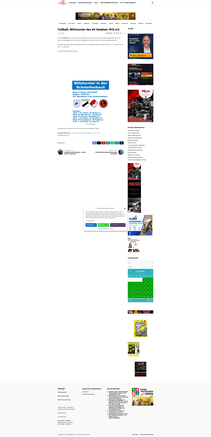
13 (136, 288)
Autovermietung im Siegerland (136, 145)
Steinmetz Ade (132, 142)
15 (144, 288)
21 (140, 292)
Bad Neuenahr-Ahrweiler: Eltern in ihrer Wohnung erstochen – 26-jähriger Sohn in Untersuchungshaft (118, 416)
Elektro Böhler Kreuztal (134, 135)
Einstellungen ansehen (118, 225)
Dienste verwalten (90, 220)
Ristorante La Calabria (134, 155)
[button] (125, 208)
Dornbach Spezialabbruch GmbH (137, 159)
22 (144, 292)
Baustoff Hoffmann (133, 140)
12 (133, 288)
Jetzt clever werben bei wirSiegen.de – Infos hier (85, 133)
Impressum (111, 228)
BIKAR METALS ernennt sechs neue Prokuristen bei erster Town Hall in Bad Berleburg (118, 397)
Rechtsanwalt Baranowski (135, 137)
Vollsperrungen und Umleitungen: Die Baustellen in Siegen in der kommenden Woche (118, 393)
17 (151, 288)
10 (151, 284)
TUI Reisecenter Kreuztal (134, 147)
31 (151, 296)
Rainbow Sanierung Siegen (135, 157)
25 (129, 296)
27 (137, 296)
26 (133, 296)
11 (129, 288)
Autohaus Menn (132, 152)
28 (140, 296)
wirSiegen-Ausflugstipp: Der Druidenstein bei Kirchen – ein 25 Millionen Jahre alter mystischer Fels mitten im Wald (118, 402)
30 (148, 296)
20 (137, 292)
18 (129, 292)
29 (144, 296)
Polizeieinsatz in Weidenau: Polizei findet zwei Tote (116, 411)
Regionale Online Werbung (135, 150)
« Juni (130, 300)
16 (147, 288)
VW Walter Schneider (133, 130)
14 (140, 288)
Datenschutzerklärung (103, 228)
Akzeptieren (90, 225)
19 (133, 292)
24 (151, 292)
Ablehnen (101, 225)
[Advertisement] (91, 65)
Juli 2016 (141, 271)
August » (149, 300)
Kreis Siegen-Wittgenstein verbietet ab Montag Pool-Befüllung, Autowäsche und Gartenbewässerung (117, 407)
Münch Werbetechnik (133, 133)
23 (147, 292)
